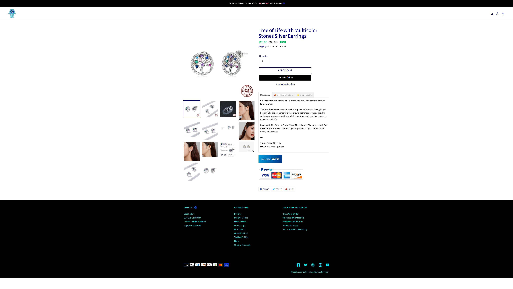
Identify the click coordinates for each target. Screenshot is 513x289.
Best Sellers (189, 213)
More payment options (285, 84)
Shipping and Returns (293, 221)
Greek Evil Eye (241, 233)
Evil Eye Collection (192, 217)
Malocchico (239, 229)
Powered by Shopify (321, 272)
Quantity (263, 56)
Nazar (237, 241)
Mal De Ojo (239, 225)
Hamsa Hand (240, 221)
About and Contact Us (293, 217)
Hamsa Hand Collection (195, 221)
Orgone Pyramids (242, 245)
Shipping (262, 46)
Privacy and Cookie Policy (295, 229)
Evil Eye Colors (241, 217)
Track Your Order (291, 213)
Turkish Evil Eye (241, 237)
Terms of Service (290, 225)
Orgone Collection (192, 225)
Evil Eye (237, 213)
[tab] (265, 95)
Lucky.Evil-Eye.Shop (306, 272)
